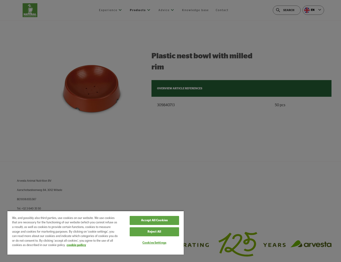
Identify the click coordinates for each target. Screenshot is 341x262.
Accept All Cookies (154, 220)
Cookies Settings (154, 242)
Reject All (154, 231)
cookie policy (76, 245)
